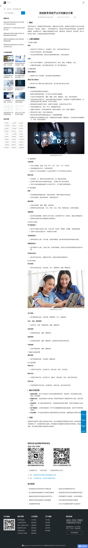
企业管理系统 (22, 136)
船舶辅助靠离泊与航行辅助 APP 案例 (20, 89)
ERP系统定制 (21, 520)
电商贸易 (33, 525)
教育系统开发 (21, 530)
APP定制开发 (7, 123)
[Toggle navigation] (83, 2)
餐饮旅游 (33, 533)
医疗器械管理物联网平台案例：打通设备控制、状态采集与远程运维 (20, 76)
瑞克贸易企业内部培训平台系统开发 (40, 489)
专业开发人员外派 (22, 533)
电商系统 (7, 144)
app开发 (14, 123)
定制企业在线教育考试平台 (67, 489)
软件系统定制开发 (15, 147)
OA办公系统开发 (22, 131)
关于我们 (47, 520)
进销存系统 (21, 147)
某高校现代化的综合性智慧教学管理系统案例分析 (71, 492)
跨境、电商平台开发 (23, 525)
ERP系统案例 (7, 131)
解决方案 (50, 17)
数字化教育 (44, 470)
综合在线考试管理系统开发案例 (68, 500)
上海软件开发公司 (7, 136)
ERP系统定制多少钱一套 (22, 128)
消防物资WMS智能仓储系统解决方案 (44, 475)
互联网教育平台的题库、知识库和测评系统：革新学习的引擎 (71, 496)
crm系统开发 (22, 125)
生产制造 (33, 520)
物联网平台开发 (22, 528)
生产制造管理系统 (15, 142)
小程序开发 (21, 139)
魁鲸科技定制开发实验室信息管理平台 (40, 496)
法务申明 (47, 528)
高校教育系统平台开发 (57, 470)
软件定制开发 (7, 147)
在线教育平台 (33, 470)
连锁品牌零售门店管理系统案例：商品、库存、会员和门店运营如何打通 (8, 113)
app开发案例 (22, 123)
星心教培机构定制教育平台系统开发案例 (41, 492)
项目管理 (47, 522)
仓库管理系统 (15, 136)
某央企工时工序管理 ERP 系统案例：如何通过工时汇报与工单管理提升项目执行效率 (20, 113)
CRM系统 (7, 125)
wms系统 (14, 134)
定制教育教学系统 (34, 504)
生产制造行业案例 (22, 142)
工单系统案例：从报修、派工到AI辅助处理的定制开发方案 (8, 101)
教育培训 (33, 528)
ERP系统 (14, 128)
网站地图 (47, 530)
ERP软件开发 (15, 131)
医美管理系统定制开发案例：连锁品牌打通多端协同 (20, 64)
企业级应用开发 (22, 522)
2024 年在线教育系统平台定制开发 (69, 504)
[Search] (23, 13)
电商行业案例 (15, 144)
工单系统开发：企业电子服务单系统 (44, 478)
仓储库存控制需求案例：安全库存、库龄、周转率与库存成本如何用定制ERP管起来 (8, 64)
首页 (5, 9)
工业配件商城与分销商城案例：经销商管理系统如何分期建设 (8, 76)
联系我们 (47, 525)
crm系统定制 (15, 125)
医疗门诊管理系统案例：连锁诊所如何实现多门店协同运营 (8, 89)
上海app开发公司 (22, 134)
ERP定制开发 (7, 128)
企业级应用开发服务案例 (7, 139)
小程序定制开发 (15, 139)
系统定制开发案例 (22, 144)
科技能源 (33, 530)
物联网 (7, 142)
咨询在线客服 (74, 532)
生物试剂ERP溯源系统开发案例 (20, 101)
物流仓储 (33, 522)
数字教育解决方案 (43, 17)
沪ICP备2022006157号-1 (60, 545)
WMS (7, 134)
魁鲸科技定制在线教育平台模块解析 (40, 500)
